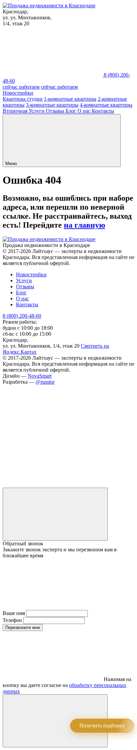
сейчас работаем (21, 87)
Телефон (12, 620)
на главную (84, 225)
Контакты (103, 111)
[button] (62, 140)
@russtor (45, 382)
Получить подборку (102, 725)
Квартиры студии (23, 99)
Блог (71, 111)
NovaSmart (40, 376)
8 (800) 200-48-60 (22, 316)
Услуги (37, 111)
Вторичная (16, 111)
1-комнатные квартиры (70, 99)
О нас (84, 111)
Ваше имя (14, 613)
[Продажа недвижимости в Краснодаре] (49, 5)
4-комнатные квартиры (106, 105)
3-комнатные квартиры (52, 105)
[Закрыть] (55, 514)
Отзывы (56, 111)
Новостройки (18, 93)
